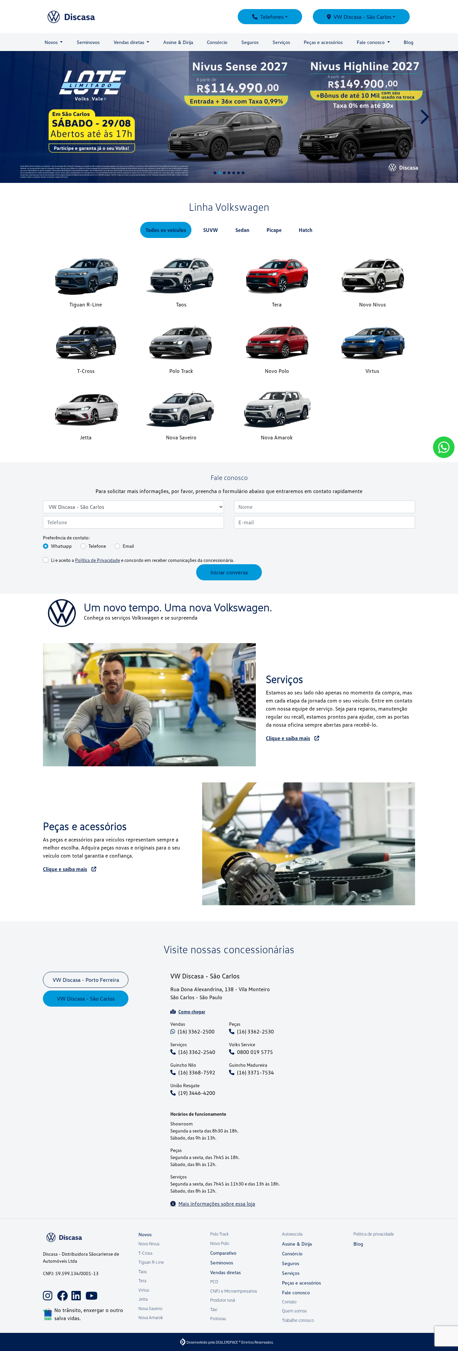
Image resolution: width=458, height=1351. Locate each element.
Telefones (272, 16)
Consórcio (217, 42)
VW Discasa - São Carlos (362, 16)
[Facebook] (60, 1291)
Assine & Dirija (178, 42)
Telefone (97, 468)
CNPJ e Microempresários (233, 1291)
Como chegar (191, 933)
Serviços (281, 42)
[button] (34, 78)
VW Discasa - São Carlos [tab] (86, 920)
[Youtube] (88, 1291)
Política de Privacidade (97, 482)
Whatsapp (61, 468)
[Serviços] (149, 626)
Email (128, 468)
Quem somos (294, 1310)
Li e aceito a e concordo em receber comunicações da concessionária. (142, 482)
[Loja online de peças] (308, 765)
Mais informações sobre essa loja (216, 1125)
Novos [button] (52, 42)
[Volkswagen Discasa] (87, 17)
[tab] (165, 152)
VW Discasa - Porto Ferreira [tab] (86, 901)
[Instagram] (46, 1291)
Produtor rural (222, 1300)
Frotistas (218, 1318)
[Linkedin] (74, 1291)
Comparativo (223, 1253)
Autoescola (292, 1234)
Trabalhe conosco (298, 1320)
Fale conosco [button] (371, 42)
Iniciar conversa (229, 494)
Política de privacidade (373, 1234)
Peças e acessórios (323, 42)
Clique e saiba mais (288, 660)
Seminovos (88, 42)
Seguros (250, 42)
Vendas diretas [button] (130, 42)
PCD (214, 1281)
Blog (408, 42)
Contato (289, 1301)
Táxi (213, 1309)
